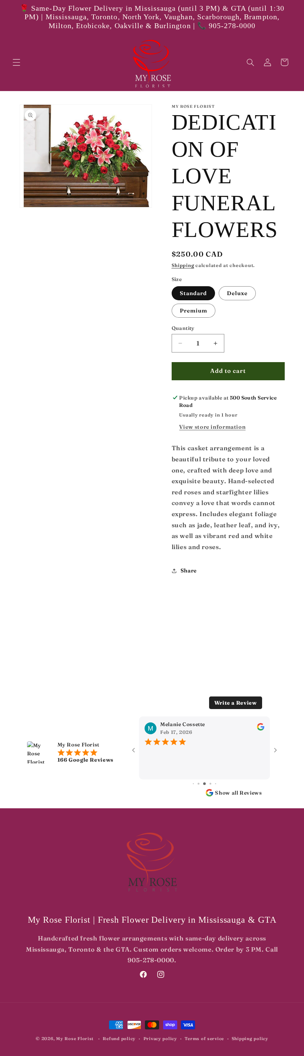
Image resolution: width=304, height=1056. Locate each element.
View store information (212, 427)
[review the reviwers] (260, 728)
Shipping (183, 265)
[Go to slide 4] (198, 784)
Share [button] (189, 570)
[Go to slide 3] (193, 783)
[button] (16, 62)
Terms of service (204, 1038)
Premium (193, 310)
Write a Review (235, 702)
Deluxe (237, 293)
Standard (193, 293)
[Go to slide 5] (204, 783)
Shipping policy (250, 1038)
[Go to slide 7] (215, 783)
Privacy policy (160, 1038)
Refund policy (119, 1038)
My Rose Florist (75, 1038)
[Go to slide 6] (210, 784)
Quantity (183, 328)
